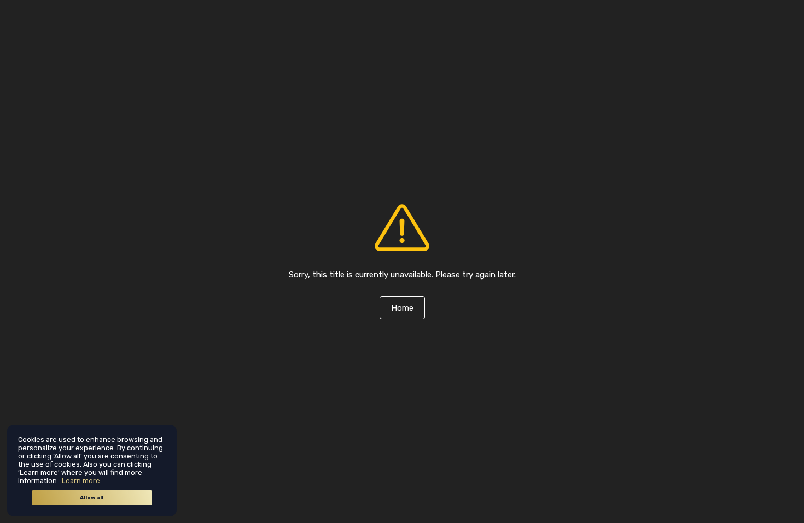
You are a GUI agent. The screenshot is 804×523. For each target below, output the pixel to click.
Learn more (81, 480)
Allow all (91, 498)
